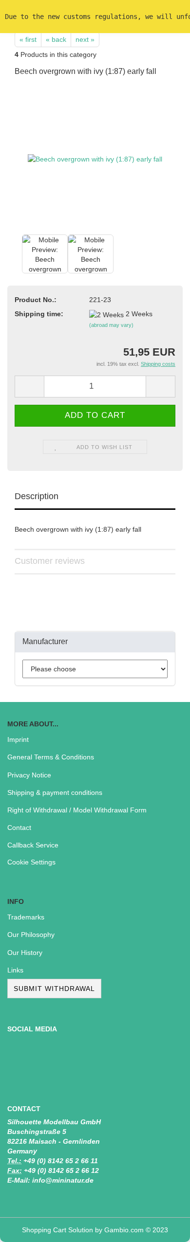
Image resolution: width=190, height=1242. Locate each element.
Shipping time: (39, 314)
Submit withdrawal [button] (54, 988)
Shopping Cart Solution (57, 1230)
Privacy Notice (29, 775)
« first (28, 39)
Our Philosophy (31, 934)
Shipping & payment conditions (54, 792)
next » (85, 39)
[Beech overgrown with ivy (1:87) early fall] (95, 158)
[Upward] (163, 1227)
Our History (24, 952)
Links (15, 970)
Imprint (18, 739)
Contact (19, 827)
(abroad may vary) (111, 325)
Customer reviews (50, 561)
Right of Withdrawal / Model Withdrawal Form (77, 810)
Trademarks (25, 917)
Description (36, 496)
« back (56, 39)
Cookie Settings (31, 862)
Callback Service (32, 845)
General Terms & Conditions (50, 757)
